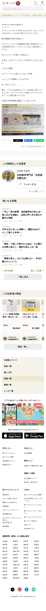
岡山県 (5, 568)
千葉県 (36, 548)
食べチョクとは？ (9, 453)
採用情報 (6, 526)
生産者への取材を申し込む (33, 466)
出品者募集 (28, 453)
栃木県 (5, 548)
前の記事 (9, 271)
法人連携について (30, 478)
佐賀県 (5, 575)
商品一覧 (8, 366)
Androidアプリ (29, 529)
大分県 (36, 575)
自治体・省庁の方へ (31, 482)
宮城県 (36, 541)
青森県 (15, 541)
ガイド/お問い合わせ (10, 498)
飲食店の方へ (7, 465)
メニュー (42, 5)
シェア (29, 140)
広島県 (15, 568)
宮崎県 (5, 578)
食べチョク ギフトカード (33, 517)
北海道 (5, 541)
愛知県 (26, 558)
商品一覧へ (23, 347)
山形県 (15, 545)
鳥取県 (26, 565)
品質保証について (9, 461)
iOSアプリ (27, 525)
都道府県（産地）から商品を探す (16, 536)
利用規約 (6, 506)
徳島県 (36, 568)
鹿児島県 (16, 578)
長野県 (36, 555)
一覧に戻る (23, 277)
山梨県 (26, 555)
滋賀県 (5, 561)
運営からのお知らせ (10, 502)
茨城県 (36, 545)
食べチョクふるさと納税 (32, 495)
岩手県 (26, 541)
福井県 (15, 555)
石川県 (5, 555)
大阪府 (26, 561)
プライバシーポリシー (10, 510)
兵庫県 (36, 561)
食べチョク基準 (8, 457)
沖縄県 (26, 578)
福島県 (26, 545)
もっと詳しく (35, 191)
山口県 (26, 568)
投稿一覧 (8, 378)
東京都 (5, 551)
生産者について (10, 360)
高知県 (26, 571)
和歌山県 (16, 565)
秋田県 (5, 545)
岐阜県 (5, 558)
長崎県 (15, 575)
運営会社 (6, 495)
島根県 (36, 565)
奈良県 (5, 565)
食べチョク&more (30, 521)
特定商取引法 (7, 514)
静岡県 (15, 558)
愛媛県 (15, 571)
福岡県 (36, 571)
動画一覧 (8, 385)
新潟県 (26, 551)
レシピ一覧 (8, 391)
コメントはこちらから (31, 146)
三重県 (36, 558)
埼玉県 (26, 548)
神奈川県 (16, 551)
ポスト (18, 140)
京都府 (15, 561)
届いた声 (8, 372)
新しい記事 (36, 271)
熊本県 (26, 575)
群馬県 (15, 548)
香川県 (5, 571)
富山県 (36, 551)
